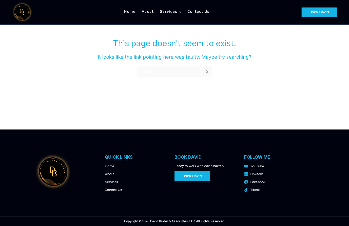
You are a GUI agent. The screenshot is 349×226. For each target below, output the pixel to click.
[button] (171, 12)
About (148, 12)
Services (169, 12)
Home (130, 12)
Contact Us (199, 12)
